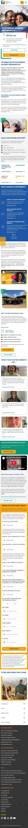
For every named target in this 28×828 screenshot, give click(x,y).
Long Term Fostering (6, 735)
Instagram (2, 818)
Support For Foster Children (8, 760)
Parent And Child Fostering (8, 737)
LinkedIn (11, 818)
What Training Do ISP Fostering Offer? (11, 782)
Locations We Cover (6, 784)
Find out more (11, 223)
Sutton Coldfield (5, 722)
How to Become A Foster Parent (9, 753)
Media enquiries (5, 806)
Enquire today (8, 500)
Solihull (3, 718)
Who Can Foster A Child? (7, 755)
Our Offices (4, 795)
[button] (12, 234)
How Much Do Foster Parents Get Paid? (11, 770)
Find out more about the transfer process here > (13, 496)
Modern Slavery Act (6, 804)
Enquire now (22, 2)
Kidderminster (5, 713)
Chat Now (14, 50)
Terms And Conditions (7, 797)
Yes (7, 603)
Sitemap (3, 811)
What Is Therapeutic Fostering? (9, 730)
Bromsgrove (13, 244)
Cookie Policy (4, 800)
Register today (8, 452)
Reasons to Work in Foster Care (9, 750)
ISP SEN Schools (5, 793)
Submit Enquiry (14, 649)
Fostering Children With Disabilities (10, 740)
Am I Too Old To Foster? (7, 775)
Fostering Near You (6, 764)
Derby (2, 708)
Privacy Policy (18, 665)
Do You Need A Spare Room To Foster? (11, 780)
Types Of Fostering (6, 762)
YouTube (14, 818)
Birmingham (4, 704)
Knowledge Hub (5, 790)
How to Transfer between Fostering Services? (13, 773)
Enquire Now (14, 55)
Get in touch (7, 350)
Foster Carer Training (6, 757)
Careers (3, 809)
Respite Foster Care (6, 742)
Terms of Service (6, 666)
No (15, 603)
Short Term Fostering (6, 733)
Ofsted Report (8, 355)
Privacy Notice (5, 802)
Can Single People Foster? (8, 777)
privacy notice (13, 660)
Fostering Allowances (6, 744)
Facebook (5, 818)
